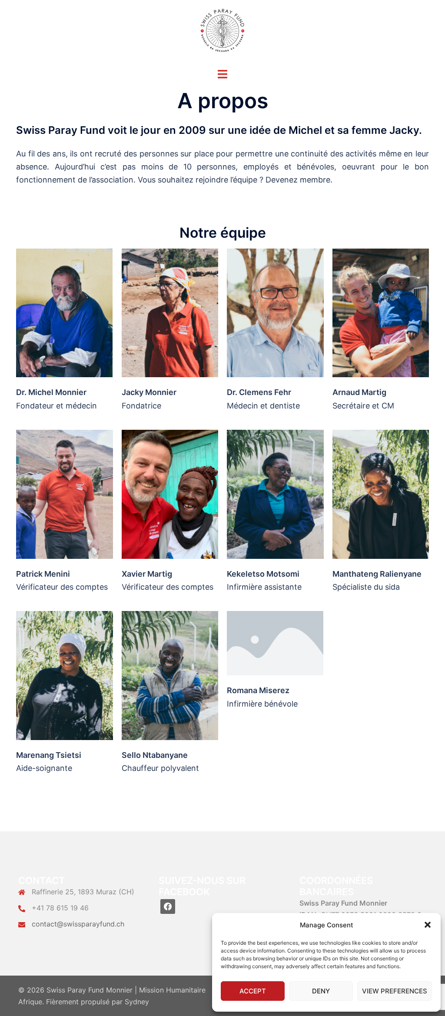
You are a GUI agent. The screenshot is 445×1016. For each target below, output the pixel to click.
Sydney (137, 1001)
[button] (427, 924)
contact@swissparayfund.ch (78, 924)
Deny (321, 991)
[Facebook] (167, 905)
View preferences (394, 991)
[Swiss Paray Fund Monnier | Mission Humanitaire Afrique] (222, 32)
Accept (252, 991)
